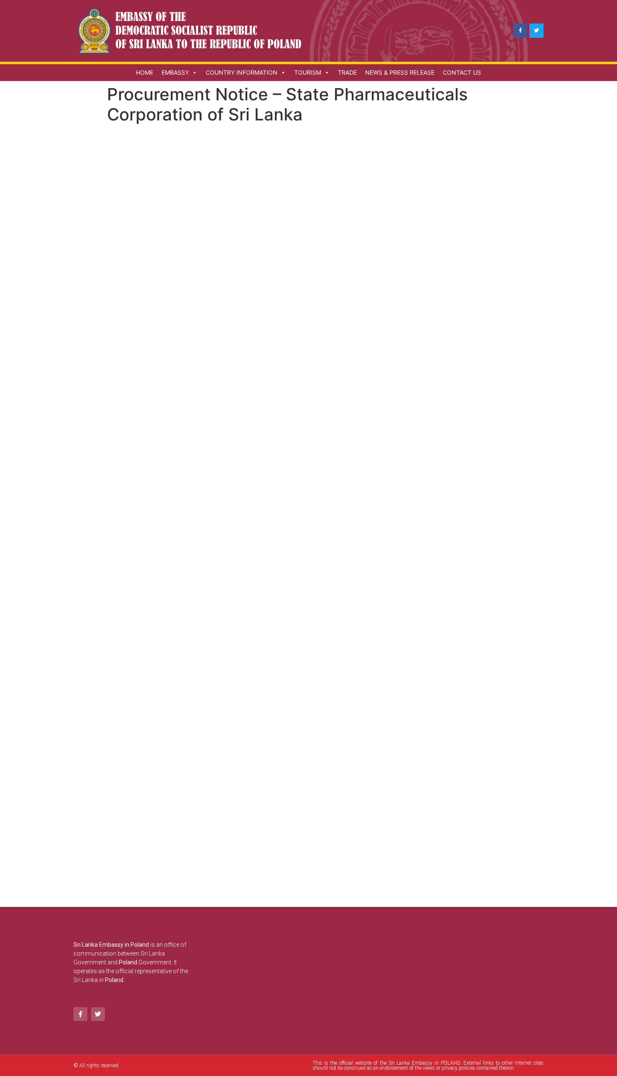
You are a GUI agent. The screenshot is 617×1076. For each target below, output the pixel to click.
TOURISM (307, 72)
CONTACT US (462, 72)
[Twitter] (536, 31)
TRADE (347, 72)
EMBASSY (175, 72)
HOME (144, 72)
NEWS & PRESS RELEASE (399, 72)
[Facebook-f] (520, 31)
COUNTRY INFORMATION (241, 72)
